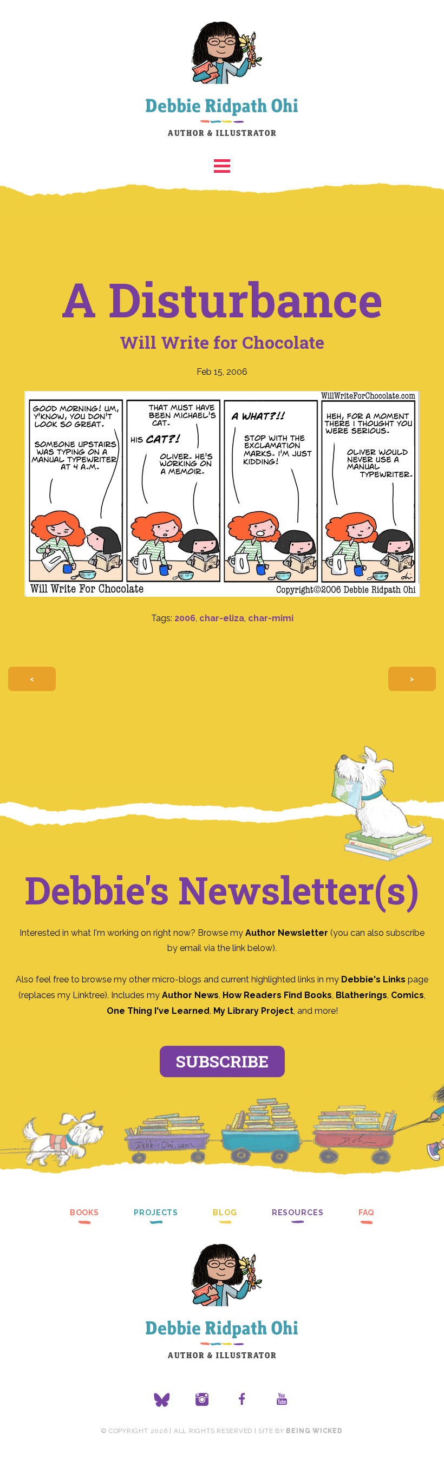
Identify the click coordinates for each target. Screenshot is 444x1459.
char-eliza (221, 618)
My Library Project (253, 1011)
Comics (407, 995)
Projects (156, 1212)
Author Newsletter (287, 933)
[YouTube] (282, 1400)
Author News (190, 995)
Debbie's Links (373, 979)
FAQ (366, 1212)
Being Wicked (314, 1431)
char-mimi (270, 618)
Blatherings (361, 995)
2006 (184, 618)
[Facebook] (242, 1400)
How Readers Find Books (277, 995)
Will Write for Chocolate (222, 342)
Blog (225, 1212)
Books (84, 1212)
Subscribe (222, 1061)
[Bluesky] (162, 1400)
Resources (298, 1212)
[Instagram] (202, 1400)
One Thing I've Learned (158, 1011)
